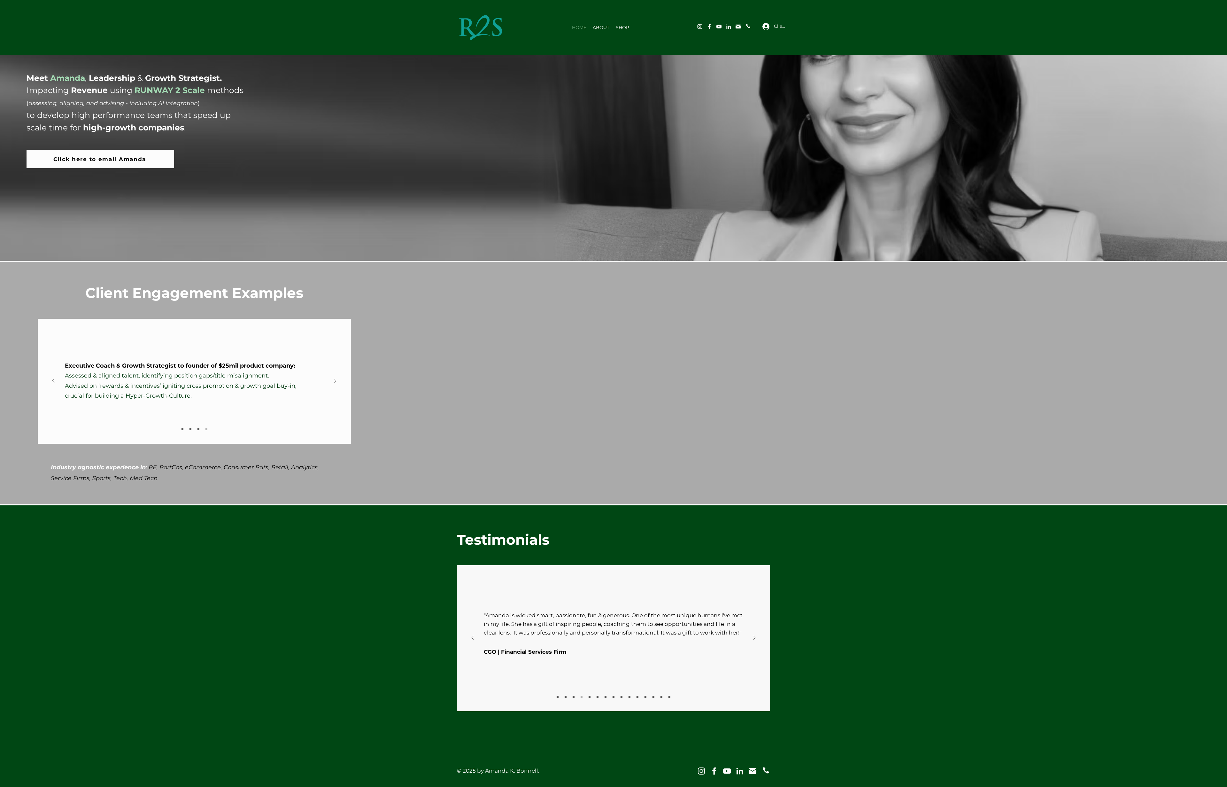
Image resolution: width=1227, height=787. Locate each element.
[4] (206, 429)
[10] (637, 697)
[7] (613, 697)
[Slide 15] (558, 697)
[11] (645, 697)
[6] (605, 697)
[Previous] (53, 381)
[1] (182, 429)
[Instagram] (700, 26)
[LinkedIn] (728, 26)
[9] (629, 697)
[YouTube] (719, 26)
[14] (669, 697)
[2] (738, 26)
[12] (653, 697)
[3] (748, 26)
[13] (661, 697)
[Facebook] (709, 26)
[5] (597, 697)
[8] (621, 697)
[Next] (335, 381)
